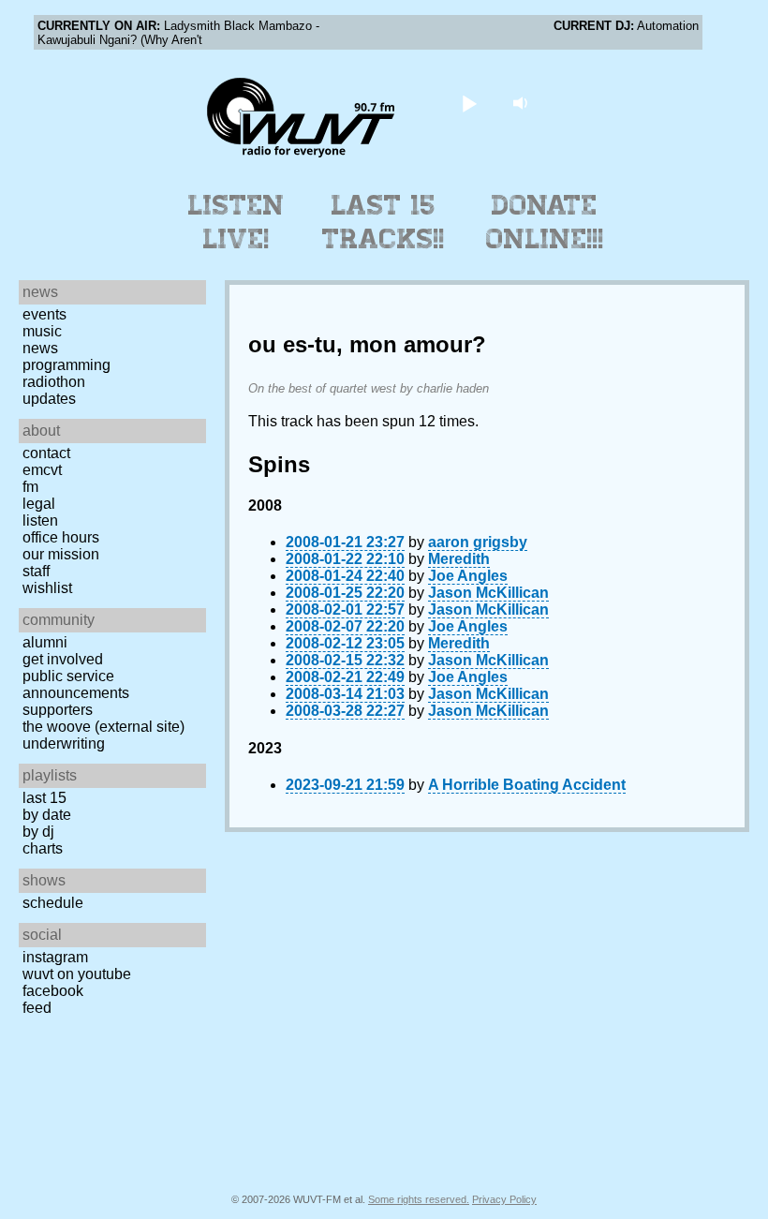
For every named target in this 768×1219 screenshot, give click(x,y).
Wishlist (47, 588)
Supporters (57, 710)
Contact (46, 453)
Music (42, 331)
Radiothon (53, 382)
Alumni (44, 642)
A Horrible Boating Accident (527, 785)
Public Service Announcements (75, 684)
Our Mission (60, 554)
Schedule (52, 903)
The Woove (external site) (103, 727)
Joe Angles (468, 576)
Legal (38, 504)
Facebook (52, 991)
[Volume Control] (523, 103)
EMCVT (42, 470)
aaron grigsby (477, 542)
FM (30, 487)
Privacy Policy (504, 1199)
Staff (36, 571)
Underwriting (63, 743)
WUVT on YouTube (76, 974)
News (40, 348)
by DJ (38, 832)
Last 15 (44, 798)
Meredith (459, 559)
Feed (37, 1008)
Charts (42, 848)
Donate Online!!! (545, 222)
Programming (66, 365)
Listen (40, 520)
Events (44, 314)
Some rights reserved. (418, 1199)
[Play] (470, 103)
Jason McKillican (488, 593)
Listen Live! (236, 222)
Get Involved (62, 659)
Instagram (55, 957)
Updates (49, 399)
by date (46, 815)
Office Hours (60, 537)
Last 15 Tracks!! (383, 222)
